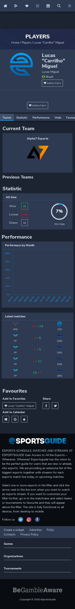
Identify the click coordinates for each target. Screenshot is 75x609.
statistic (22, 118)
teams (6, 118)
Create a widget (14, 530)
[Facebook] (46, 405)
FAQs (50, 530)
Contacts (9, 534)
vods (58, 118)
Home (15, 43)
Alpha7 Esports (37, 139)
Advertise (35, 530)
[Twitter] (55, 405)
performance (41, 118)
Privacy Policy (29, 534)
